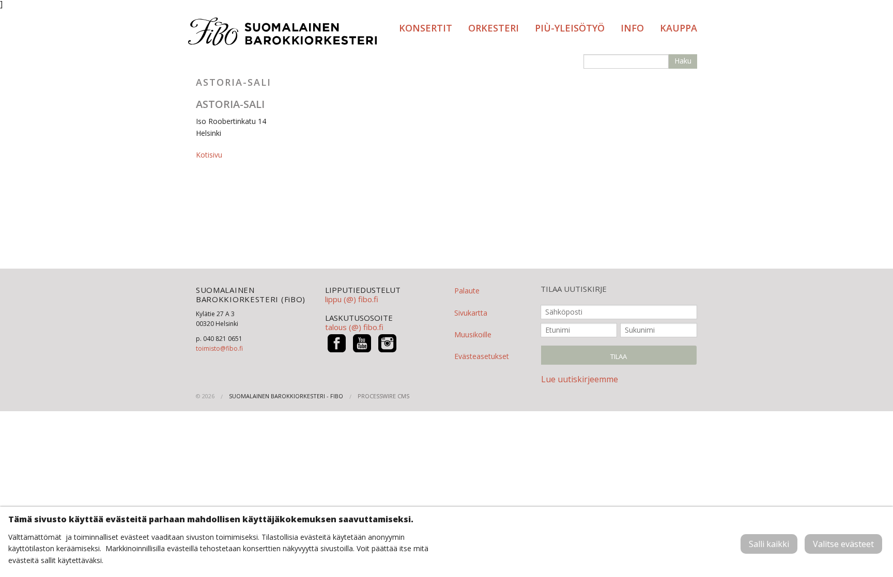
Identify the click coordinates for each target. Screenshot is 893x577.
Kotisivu (209, 155)
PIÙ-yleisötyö (570, 28)
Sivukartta (470, 313)
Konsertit (425, 28)
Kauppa (678, 28)
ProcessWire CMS (383, 396)
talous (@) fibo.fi (354, 327)
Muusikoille (472, 334)
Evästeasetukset (481, 356)
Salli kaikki (769, 544)
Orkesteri (493, 28)
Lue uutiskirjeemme (579, 379)
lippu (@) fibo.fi (351, 299)
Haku (682, 61)
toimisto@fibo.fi (219, 348)
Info (632, 28)
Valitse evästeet (843, 544)
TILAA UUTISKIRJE (574, 289)
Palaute (467, 290)
